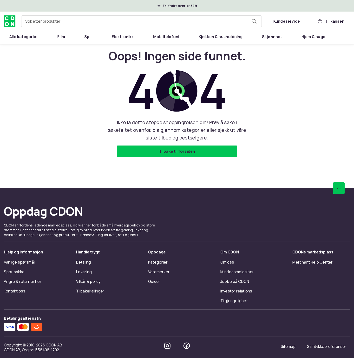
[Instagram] (167, 345)
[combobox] (141, 21)
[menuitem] (24, 36)
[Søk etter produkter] (254, 21)
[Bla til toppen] (339, 188)
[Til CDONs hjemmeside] (9, 21)
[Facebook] (186, 345)
